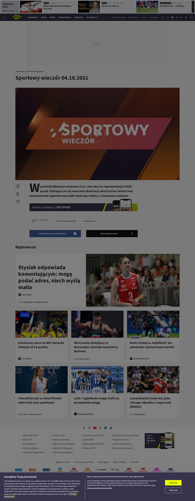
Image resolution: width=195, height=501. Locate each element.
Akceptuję (173, 483)
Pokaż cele (173, 490)
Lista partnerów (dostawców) (99, 488)
